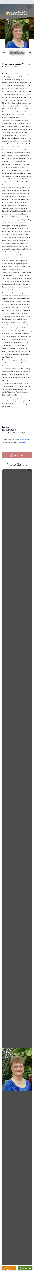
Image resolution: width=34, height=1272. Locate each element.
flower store (22, 442)
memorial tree (24, 439)
